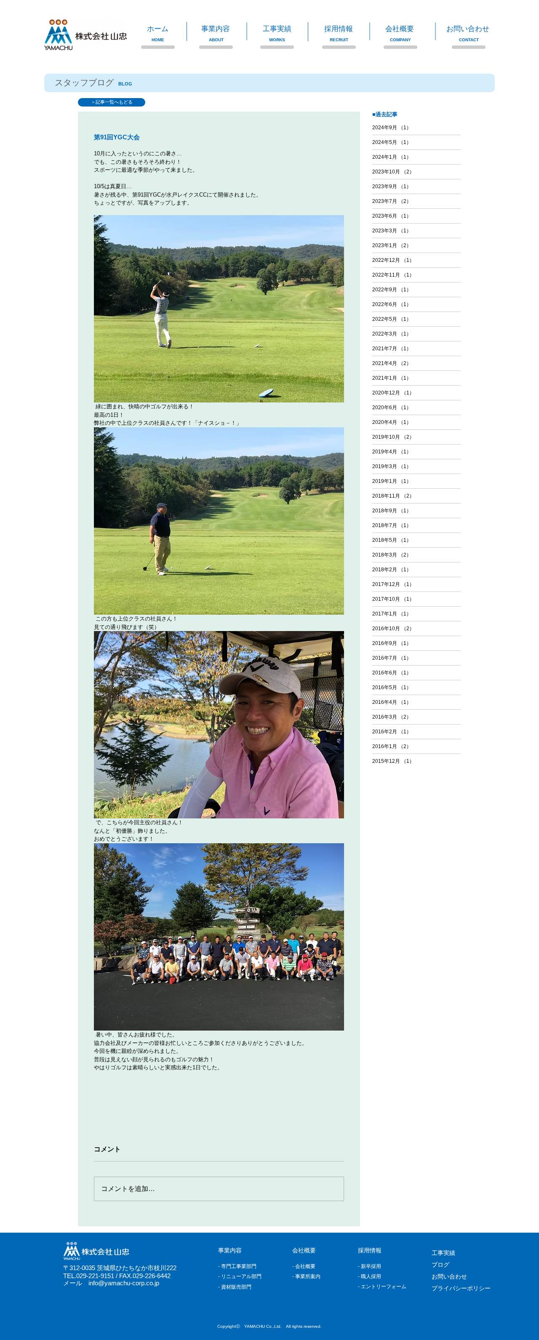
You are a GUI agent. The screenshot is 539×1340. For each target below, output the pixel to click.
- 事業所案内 (306, 1276)
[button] (225, 28)
